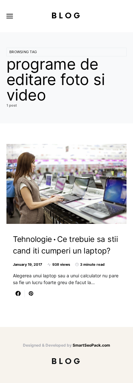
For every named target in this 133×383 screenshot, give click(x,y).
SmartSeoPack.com (91, 345)
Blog (66, 16)
